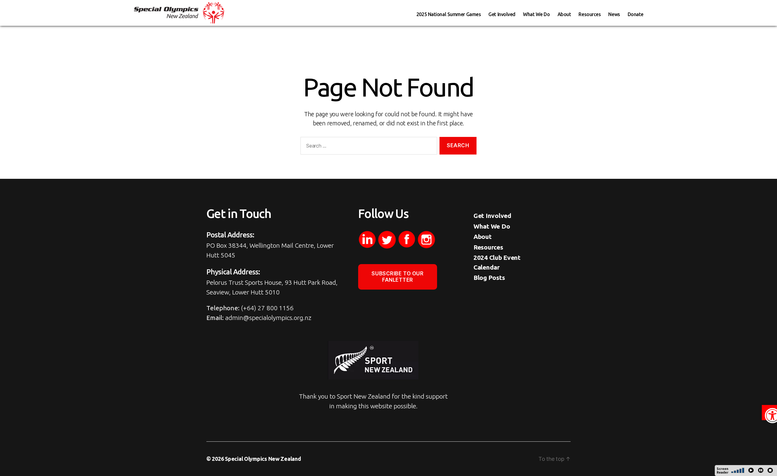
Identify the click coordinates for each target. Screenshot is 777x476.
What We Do (536, 14)
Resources (590, 14)
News (614, 14)
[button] (769, 412)
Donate (635, 14)
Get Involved (501, 14)
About (564, 14)
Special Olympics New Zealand (263, 459)
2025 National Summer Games (448, 14)
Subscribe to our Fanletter (397, 276)
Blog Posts (489, 277)
